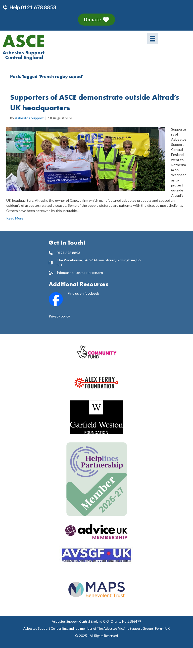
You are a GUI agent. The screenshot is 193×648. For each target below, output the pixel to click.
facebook (91, 293)
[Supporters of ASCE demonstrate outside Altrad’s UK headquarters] (85, 158)
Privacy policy (59, 316)
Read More (14, 218)
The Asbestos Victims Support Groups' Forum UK (133, 628)
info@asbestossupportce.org (80, 272)
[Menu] (152, 38)
